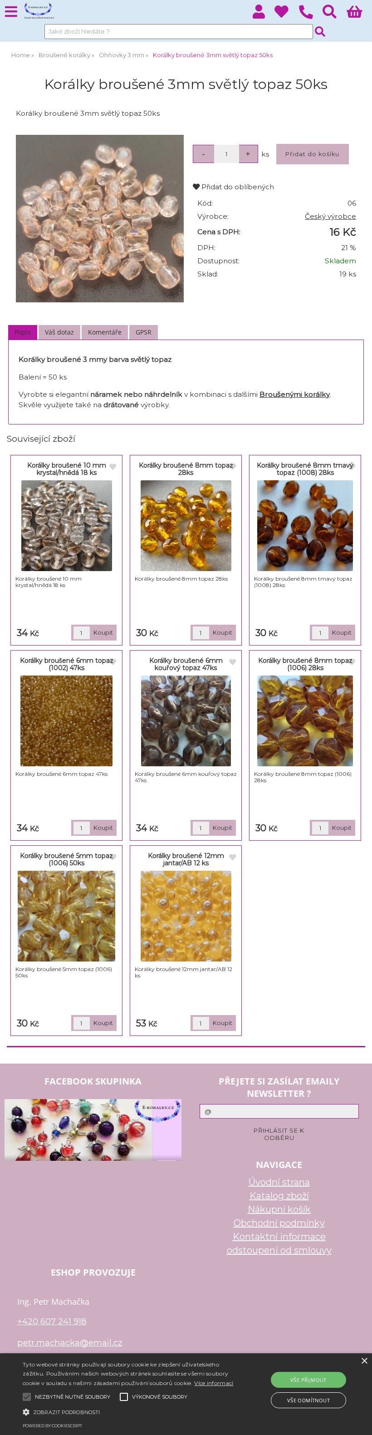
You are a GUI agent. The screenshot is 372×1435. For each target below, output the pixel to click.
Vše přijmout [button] (308, 1379)
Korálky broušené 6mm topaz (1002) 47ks (66, 663)
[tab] (22, 332)
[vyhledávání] (335, 14)
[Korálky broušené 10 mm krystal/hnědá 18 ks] (66, 525)
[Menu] (11, 12)
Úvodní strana (279, 1182)
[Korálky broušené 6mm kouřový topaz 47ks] (186, 721)
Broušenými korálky (294, 394)
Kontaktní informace (279, 1236)
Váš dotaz (59, 332)
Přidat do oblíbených (237, 186)
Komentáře (105, 332)
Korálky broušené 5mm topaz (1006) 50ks (66, 859)
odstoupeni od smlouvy (279, 1250)
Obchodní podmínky (279, 1223)
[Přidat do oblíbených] (113, 467)
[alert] (186, 1394)
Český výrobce (330, 216)
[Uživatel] (286, 14)
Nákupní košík (279, 1209)
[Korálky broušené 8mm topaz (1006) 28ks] (305, 721)
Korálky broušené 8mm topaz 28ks (186, 468)
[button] (129, 1411)
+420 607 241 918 (52, 1321)
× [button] (364, 1361)
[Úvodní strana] (38, 11)
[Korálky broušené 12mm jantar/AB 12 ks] (186, 916)
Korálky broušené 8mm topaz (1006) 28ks (305, 663)
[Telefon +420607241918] (311, 19)
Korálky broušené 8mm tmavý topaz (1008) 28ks (305, 468)
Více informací (213, 1383)
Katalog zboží (279, 1195)
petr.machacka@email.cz (69, 1342)
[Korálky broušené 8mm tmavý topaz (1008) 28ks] (305, 525)
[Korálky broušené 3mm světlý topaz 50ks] (100, 219)
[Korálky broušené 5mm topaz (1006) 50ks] (67, 916)
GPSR (144, 332)
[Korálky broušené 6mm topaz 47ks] (66, 721)
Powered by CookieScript (52, 1425)
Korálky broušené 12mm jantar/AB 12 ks (186, 859)
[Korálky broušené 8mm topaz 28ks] (186, 525)
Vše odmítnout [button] (308, 1400)
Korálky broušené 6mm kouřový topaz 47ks (186, 663)
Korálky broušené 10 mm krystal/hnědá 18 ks (66, 468)
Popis (23, 332)
